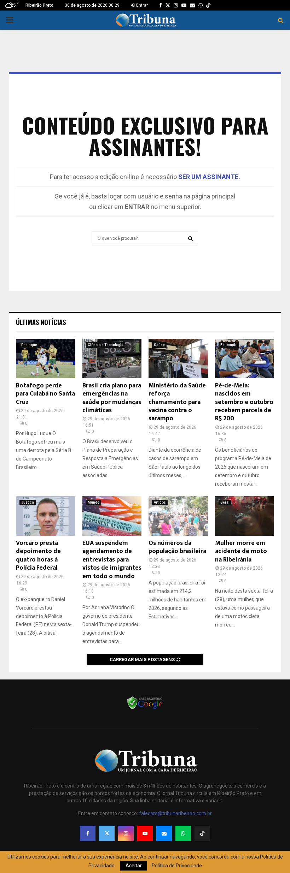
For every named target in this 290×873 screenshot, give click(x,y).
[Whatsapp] (183, 833)
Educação (228, 345)
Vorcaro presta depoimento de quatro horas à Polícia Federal (38, 555)
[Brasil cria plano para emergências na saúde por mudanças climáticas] (112, 358)
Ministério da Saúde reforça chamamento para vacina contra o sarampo (177, 402)
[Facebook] (87, 833)
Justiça (27, 502)
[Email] (164, 833)
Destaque (29, 345)
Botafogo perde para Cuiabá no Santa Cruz (45, 394)
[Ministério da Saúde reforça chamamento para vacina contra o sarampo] (178, 358)
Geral (225, 502)
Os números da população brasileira (177, 547)
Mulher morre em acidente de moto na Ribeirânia (241, 551)
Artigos (160, 502)
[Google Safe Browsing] (145, 708)
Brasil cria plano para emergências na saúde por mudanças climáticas (111, 398)
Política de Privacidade (177, 865)
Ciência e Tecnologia (105, 345)
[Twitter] (107, 833)
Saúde (159, 345)
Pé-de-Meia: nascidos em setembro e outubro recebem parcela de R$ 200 (244, 402)
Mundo (93, 502)
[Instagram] (126, 833)
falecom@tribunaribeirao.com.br (175, 813)
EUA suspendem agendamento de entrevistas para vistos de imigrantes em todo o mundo (111, 560)
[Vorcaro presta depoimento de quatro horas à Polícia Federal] (45, 516)
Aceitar (134, 865)
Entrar (141, 5)
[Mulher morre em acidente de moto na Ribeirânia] (244, 516)
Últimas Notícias (41, 322)
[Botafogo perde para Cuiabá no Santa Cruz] (45, 358)
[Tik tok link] (208, 5)
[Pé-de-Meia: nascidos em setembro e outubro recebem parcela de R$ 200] (244, 358)
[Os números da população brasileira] (178, 516)
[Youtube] (145, 833)
